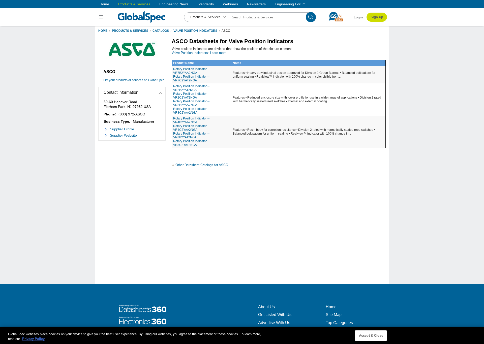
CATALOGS (161, 31)
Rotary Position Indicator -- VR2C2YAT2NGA (191, 95)
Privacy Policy (33, 339)
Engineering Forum (290, 4)
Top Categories (339, 323)
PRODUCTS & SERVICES (130, 31)
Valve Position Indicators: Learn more (199, 53)
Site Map (334, 314)
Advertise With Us (274, 323)
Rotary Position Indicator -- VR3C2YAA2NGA (191, 110)
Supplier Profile (122, 129)
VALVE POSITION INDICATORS (195, 31)
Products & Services (134, 4)
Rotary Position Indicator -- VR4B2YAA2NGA (191, 120)
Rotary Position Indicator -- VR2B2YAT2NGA (191, 88)
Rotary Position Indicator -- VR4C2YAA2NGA (191, 128)
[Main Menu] (101, 17)
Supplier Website (123, 135)
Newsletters (256, 4)
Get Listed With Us (274, 314)
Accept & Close (371, 335)
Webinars (230, 4)
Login (358, 17)
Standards (205, 4)
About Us (266, 307)
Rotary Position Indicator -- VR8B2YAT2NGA (191, 135)
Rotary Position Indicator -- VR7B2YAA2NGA (191, 71)
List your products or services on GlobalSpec (133, 80)
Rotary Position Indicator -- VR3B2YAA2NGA (191, 103)
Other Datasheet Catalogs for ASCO (201, 165)
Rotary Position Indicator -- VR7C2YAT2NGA (191, 78)
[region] (242, 335)
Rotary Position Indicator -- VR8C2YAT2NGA (191, 143)
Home (104, 4)
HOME (102, 31)
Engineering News (173, 4)
